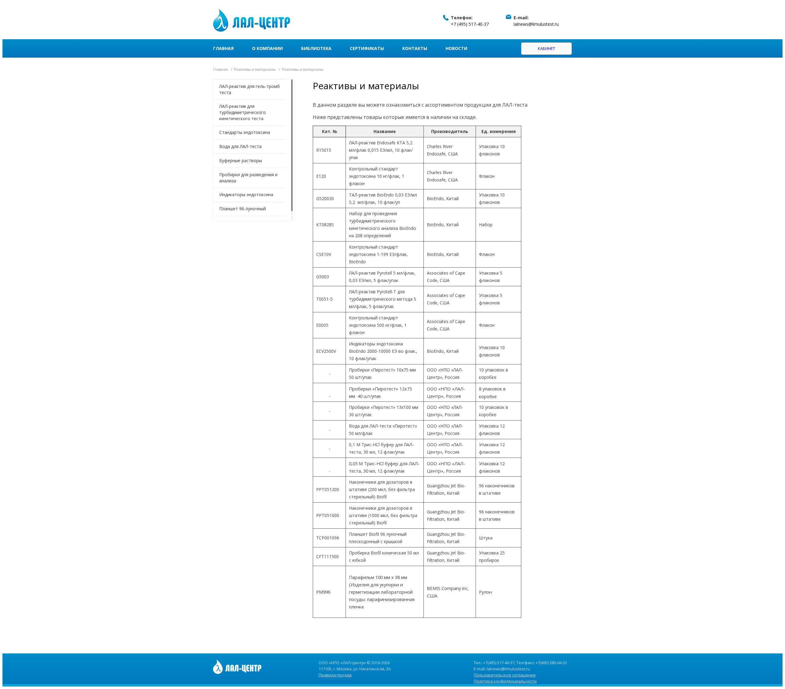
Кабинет (546, 48)
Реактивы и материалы (255, 69)
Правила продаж (335, 675)
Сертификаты (367, 48)
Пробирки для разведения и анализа (248, 178)
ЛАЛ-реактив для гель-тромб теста (249, 89)
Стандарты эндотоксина (244, 132)
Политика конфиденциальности (505, 681)
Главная (223, 48)
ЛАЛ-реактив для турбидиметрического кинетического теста (242, 112)
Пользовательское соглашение (505, 675)
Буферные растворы (240, 160)
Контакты (414, 48)
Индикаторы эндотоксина (246, 194)
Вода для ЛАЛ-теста (240, 146)
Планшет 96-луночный (242, 208)
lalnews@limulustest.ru (536, 24)
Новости (456, 48)
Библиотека (316, 48)
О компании (267, 48)
